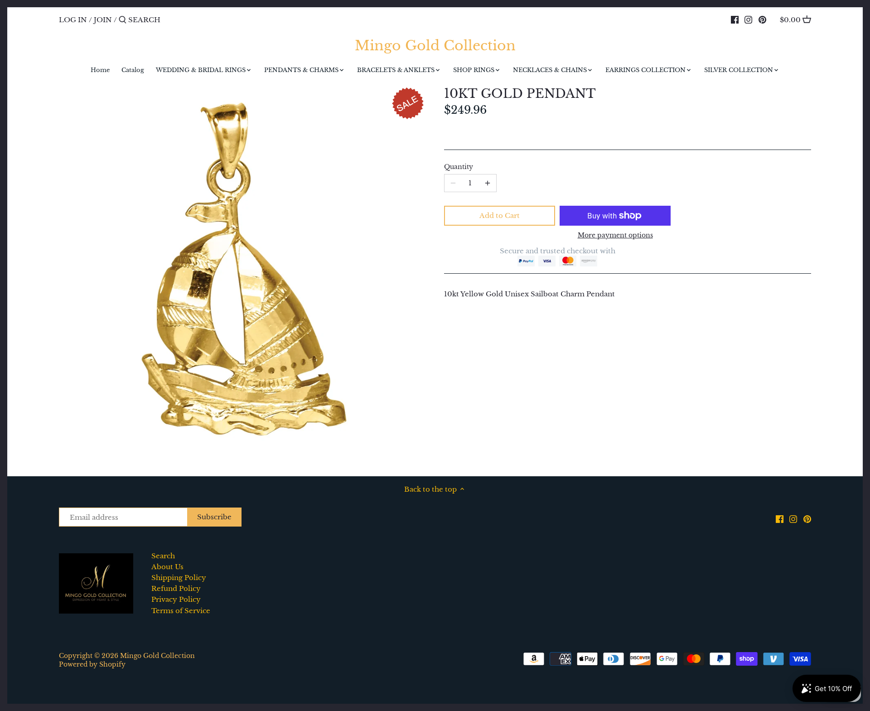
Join (103, 19)
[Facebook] (735, 19)
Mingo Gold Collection (435, 46)
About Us (167, 566)
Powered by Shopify (92, 664)
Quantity (458, 167)
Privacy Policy (176, 599)
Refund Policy (176, 588)
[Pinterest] (762, 19)
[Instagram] (748, 19)
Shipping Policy (178, 577)
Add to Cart (499, 215)
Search (163, 555)
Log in (73, 19)
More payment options (615, 235)
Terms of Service (180, 610)
